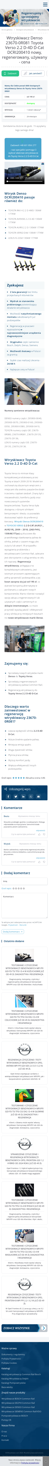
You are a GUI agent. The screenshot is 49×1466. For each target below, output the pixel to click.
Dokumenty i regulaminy (13, 1354)
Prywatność (13, 925)
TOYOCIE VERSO (15, 525)
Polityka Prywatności (11, 1358)
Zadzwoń (12, 73)
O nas (4, 1431)
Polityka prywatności (30, 1462)
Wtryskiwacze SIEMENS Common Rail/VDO (21, 1411)
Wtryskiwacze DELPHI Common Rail (18, 1403)
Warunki (23, 925)
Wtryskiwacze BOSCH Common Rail (18, 1398)
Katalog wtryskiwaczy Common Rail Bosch (21, 1374)
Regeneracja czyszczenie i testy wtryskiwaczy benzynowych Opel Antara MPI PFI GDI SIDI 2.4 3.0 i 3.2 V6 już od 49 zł (24, 1064)
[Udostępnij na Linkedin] (23, 796)
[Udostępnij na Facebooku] (8, 796)
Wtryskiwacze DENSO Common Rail (18, 1407)
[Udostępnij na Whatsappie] (30, 796)
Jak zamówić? (35, 73)
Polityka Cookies (9, 1363)
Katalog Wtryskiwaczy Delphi (15, 1378)
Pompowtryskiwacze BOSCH (15, 1415)
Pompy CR (6, 1420)
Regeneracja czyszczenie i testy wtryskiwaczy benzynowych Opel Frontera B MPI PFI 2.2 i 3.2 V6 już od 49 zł (24, 1299)
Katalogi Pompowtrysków (14, 1383)
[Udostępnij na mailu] (38, 796)
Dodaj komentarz (11, 931)
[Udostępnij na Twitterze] (15, 796)
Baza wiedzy (7, 1387)
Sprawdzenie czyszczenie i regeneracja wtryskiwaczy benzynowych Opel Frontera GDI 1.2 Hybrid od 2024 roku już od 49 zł (24, 1159)
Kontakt (5, 1440)
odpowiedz (40, 830)
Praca (4, 1435)
